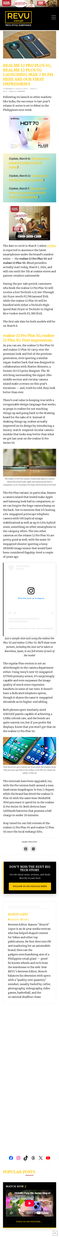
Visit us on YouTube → (29, 1222)
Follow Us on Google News (30, 886)
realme (51, 245)
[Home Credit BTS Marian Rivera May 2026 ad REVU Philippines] (29, 223)
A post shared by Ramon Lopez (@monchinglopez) (31, 628)
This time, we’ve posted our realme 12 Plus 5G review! (29, 163)
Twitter (25, 919)
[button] (53, 17)
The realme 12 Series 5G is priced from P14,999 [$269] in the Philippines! (27, 193)
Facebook (14, 919)
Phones (8, 89)
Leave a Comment (17, 91)
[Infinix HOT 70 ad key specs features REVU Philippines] (29, 132)
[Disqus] (29, 1038)
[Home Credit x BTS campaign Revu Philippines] (29, 3)
